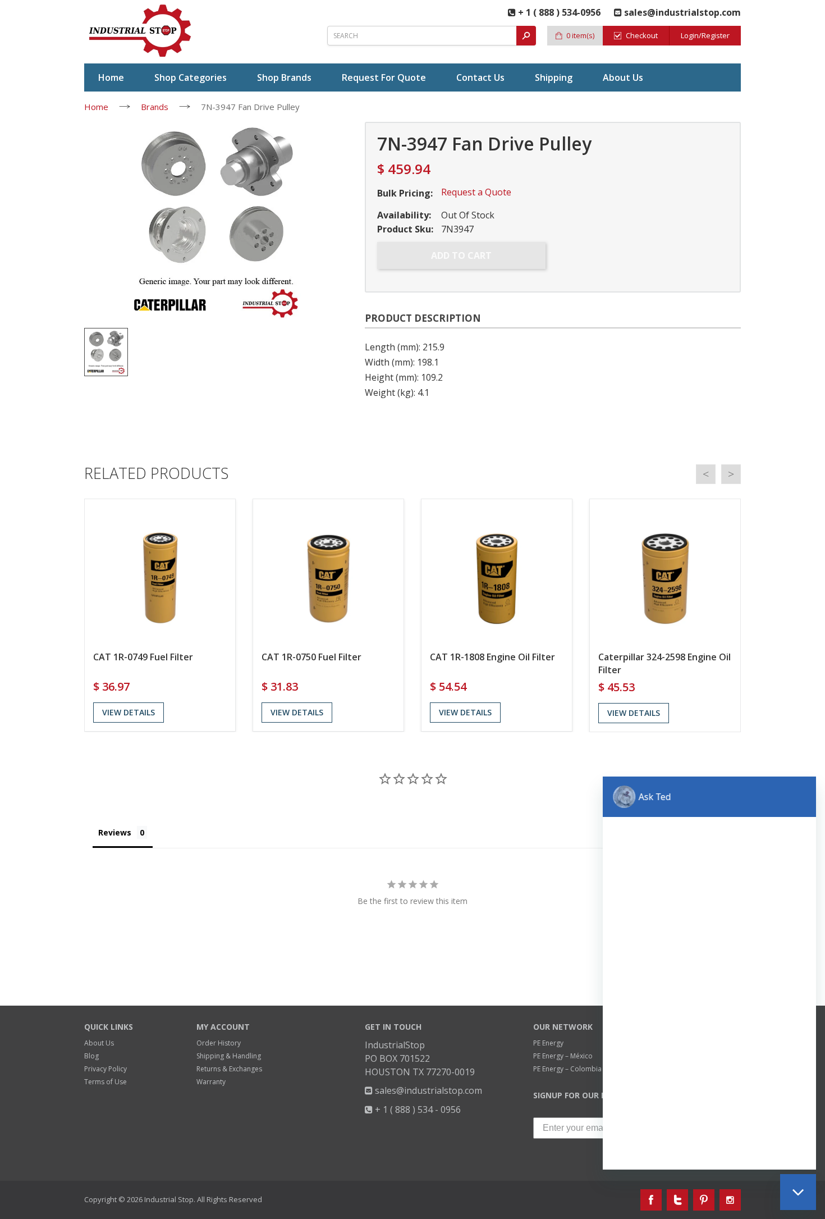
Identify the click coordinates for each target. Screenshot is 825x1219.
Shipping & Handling (228, 1056)
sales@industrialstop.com (427, 1090)
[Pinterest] (703, 1200)
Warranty (211, 1081)
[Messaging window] (709, 973)
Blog (91, 1056)
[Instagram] (730, 1200)
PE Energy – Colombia (567, 1069)
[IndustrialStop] (141, 31)
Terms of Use (105, 1081)
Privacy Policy (105, 1069)
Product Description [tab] (423, 318)
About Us (99, 1043)
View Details (128, 712)
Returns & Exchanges (229, 1069)
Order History (218, 1043)
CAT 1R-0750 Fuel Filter (311, 657)
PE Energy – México (563, 1056)
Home (96, 106)
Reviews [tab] (114, 832)
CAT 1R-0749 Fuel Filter (143, 657)
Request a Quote (476, 192)
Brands (154, 106)
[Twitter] (677, 1200)
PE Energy (548, 1043)
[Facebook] (651, 1200)
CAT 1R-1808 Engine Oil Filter (492, 657)
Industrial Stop (169, 1199)
